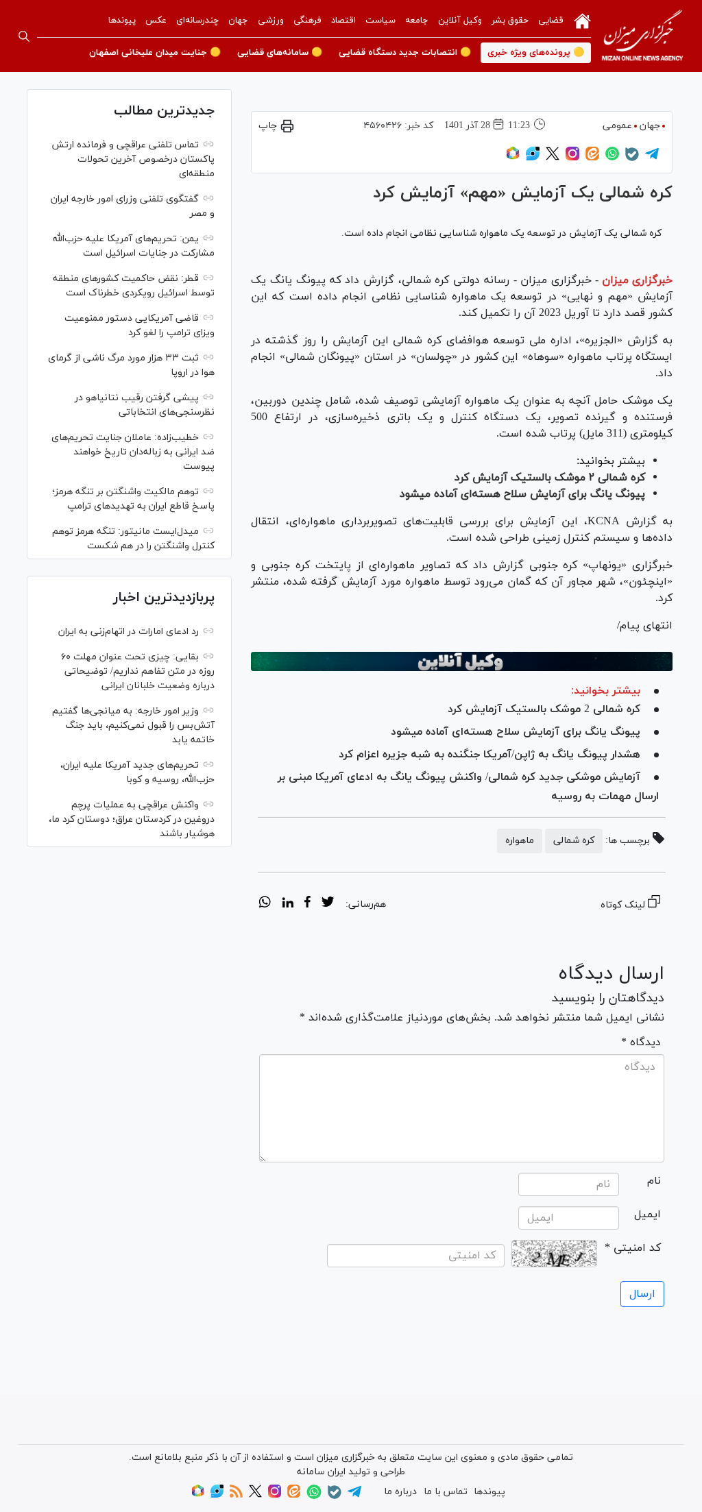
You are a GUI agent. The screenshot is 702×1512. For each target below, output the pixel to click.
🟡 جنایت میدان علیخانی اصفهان (155, 53)
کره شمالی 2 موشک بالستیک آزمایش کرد (544, 709)
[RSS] (236, 1495)
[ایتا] (592, 157)
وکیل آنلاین (460, 20)
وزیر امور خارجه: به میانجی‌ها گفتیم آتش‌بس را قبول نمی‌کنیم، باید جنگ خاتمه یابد (133, 725)
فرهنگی (307, 20)
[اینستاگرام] (572, 157)
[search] (24, 36)
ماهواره (519, 840)
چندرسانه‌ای (197, 20)
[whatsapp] (265, 904)
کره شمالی (573, 840)
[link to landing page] (642, 36)
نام (654, 1180)
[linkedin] (287, 904)
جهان (238, 20)
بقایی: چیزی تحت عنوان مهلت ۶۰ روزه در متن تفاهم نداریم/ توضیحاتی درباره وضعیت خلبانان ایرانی (138, 671)
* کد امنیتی (633, 1248)
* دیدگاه (641, 1042)
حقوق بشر (510, 20)
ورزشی (271, 20)
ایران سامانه (321, 1471)
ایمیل (647, 1214)
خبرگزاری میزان (637, 280)
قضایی (551, 20)
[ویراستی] (533, 157)
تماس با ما (446, 1491)
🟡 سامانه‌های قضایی (279, 53)
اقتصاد (343, 20)
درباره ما (400, 1491)
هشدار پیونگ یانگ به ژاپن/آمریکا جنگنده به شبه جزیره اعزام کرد (489, 754)
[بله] (632, 158)
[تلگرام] (652, 157)
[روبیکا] (513, 157)
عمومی (617, 125)
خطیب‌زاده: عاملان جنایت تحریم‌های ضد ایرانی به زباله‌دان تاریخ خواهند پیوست (133, 452)
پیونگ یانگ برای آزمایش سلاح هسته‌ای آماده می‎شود (522, 494)
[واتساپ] (612, 157)
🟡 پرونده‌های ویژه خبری (535, 53)
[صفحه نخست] (582, 20)
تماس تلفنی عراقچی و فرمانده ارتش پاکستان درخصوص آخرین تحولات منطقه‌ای (133, 159)
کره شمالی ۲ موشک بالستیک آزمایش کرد (550, 477)
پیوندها (122, 20)
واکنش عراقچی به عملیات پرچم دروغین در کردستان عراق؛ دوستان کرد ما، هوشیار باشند (132, 819)
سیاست (380, 20)
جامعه (416, 20)
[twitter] (328, 904)
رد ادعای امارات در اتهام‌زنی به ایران (128, 631)
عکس (156, 20)
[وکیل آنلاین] (462, 662)
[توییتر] (552, 157)
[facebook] (307, 904)
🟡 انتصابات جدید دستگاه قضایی (405, 53)
